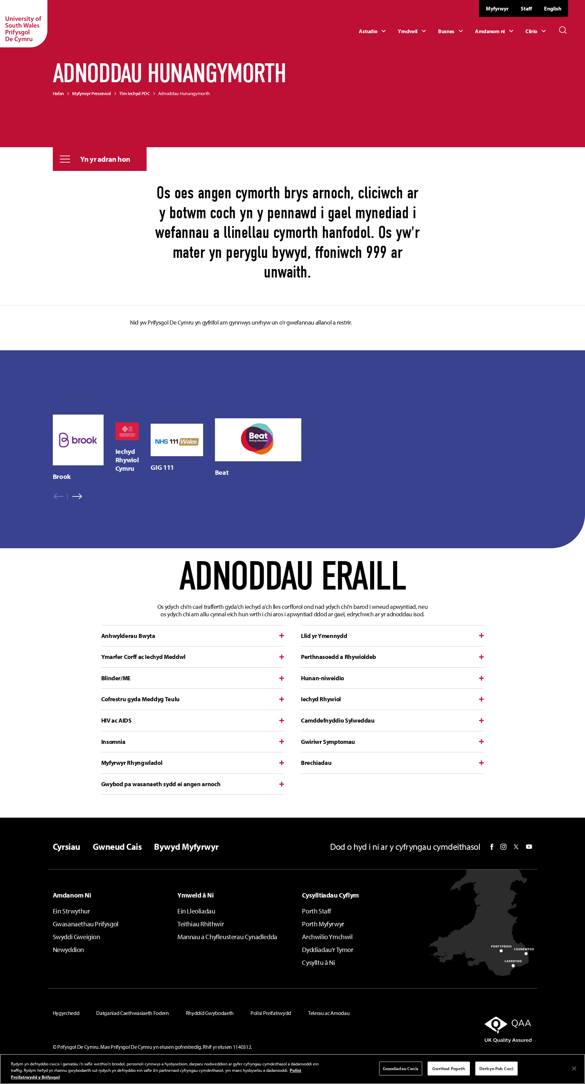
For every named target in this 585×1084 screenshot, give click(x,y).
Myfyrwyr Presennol (91, 93)
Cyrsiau (66, 846)
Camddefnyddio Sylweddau (338, 720)
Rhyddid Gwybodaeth (210, 1013)
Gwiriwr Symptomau (328, 742)
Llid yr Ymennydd (324, 636)
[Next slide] (74, 496)
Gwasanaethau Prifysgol (85, 924)
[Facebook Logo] (492, 847)
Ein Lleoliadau (196, 911)
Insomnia (113, 742)
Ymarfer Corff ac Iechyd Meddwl (143, 657)
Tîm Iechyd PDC (134, 93)
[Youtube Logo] (529, 846)
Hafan (58, 93)
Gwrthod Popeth (448, 1068)
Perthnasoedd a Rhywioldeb (338, 657)
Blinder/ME (116, 678)
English (552, 8)
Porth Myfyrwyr (323, 924)
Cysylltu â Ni (318, 962)
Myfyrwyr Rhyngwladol (131, 763)
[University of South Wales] (23, 23)
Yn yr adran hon (105, 159)
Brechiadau (316, 763)
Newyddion (68, 949)
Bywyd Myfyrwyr (186, 846)
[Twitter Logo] (516, 846)
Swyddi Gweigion (76, 936)
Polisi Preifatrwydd (271, 1013)
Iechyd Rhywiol (321, 699)
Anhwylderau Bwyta (128, 636)
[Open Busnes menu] (451, 31)
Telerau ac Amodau (329, 1013)
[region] (78, 448)
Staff (526, 8)
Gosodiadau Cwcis (400, 1068)
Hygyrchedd (66, 1013)
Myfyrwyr (497, 8)
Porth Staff (316, 911)
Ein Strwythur (71, 911)
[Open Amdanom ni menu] (495, 31)
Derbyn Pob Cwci (496, 1068)
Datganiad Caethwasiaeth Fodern (132, 1013)
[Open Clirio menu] (536, 31)
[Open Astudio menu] (373, 31)
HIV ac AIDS (116, 720)
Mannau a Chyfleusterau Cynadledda (227, 936)
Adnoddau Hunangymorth (184, 93)
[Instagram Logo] (503, 847)
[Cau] (574, 1068)
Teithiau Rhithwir (200, 924)
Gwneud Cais (117, 846)
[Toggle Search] (563, 30)
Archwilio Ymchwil (327, 936)
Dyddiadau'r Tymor (327, 949)
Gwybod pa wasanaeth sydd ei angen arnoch (161, 784)
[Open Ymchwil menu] (413, 31)
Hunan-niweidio (322, 678)
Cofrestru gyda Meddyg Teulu (140, 699)
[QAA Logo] (455, 1029)
